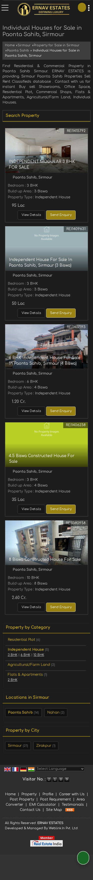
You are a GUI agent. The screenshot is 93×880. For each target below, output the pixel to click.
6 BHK (25, 655)
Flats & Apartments (25, 674)
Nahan (53, 712)
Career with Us (72, 794)
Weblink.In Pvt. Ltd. (63, 828)
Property (29, 794)
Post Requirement (55, 799)
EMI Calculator (42, 804)
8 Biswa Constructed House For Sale (45, 559)
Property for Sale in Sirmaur (57, 45)
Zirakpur (43, 746)
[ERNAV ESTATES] (43, 9)
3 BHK (12, 655)
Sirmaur (24, 45)
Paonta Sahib (18, 50)
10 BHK (38, 655)
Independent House (26, 649)
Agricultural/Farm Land (29, 665)
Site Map (54, 810)
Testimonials (73, 804)
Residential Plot (21, 640)
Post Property (22, 799)
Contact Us (30, 810)
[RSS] (69, 810)
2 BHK (12, 680)
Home (10, 45)
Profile (47, 794)
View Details (31, 215)
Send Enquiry (61, 215)
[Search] (82, 7)
